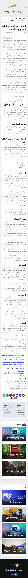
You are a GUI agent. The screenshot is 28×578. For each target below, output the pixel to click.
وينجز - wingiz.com (13, 11)
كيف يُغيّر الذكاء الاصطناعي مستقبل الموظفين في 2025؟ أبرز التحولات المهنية (14, 551)
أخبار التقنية (20, 498)
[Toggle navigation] (26, 7)
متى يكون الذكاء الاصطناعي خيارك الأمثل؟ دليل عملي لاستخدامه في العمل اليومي (15, 438)
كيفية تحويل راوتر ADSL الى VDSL (14, 359)
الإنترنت (21, 530)
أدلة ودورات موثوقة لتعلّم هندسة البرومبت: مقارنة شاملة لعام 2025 (14, 518)
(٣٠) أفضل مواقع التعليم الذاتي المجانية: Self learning (15, 455)
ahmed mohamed (17, 32)
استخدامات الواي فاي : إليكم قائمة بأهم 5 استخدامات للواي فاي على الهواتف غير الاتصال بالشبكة (13, 364)
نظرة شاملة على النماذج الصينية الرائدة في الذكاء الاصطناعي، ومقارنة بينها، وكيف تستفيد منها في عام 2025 (14, 503)
